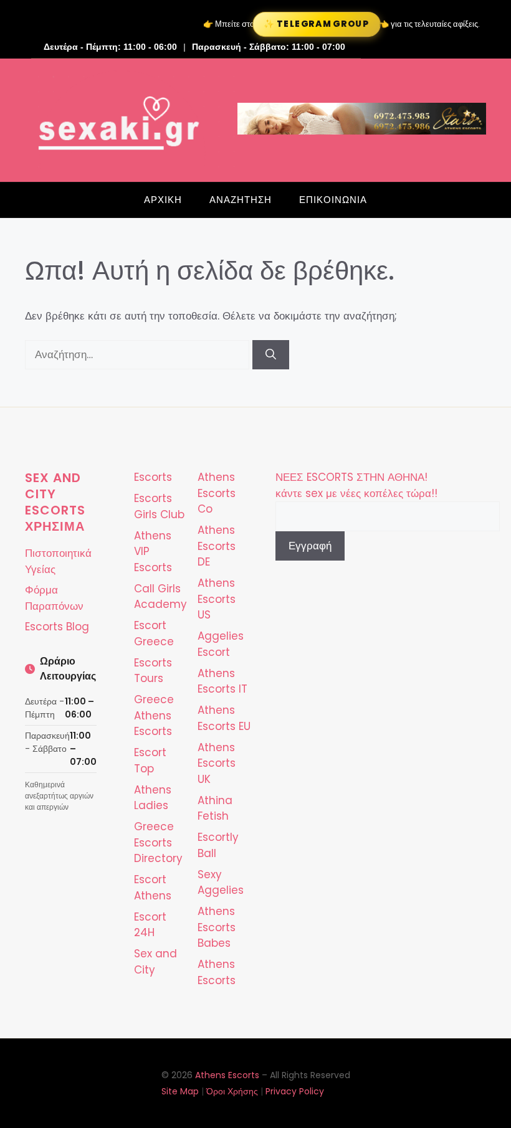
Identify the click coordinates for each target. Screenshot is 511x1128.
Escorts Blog (57, 626)
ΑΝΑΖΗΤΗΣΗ (240, 199)
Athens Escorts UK (217, 763)
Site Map (180, 1091)
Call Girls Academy (160, 596)
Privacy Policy (294, 1091)
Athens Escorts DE (217, 546)
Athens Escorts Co (217, 493)
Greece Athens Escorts (154, 715)
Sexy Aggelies (221, 882)
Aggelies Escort (221, 644)
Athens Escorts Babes (217, 927)
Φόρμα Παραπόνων (54, 598)
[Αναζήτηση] (270, 355)
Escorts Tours (153, 670)
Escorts (153, 477)
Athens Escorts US (217, 599)
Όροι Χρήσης (232, 1091)
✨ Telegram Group (316, 24)
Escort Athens (152, 887)
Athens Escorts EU (224, 718)
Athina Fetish (215, 808)
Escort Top (150, 760)
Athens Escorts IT (222, 681)
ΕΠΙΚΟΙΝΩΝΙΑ (333, 199)
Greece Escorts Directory (158, 842)
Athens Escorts (217, 972)
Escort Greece (154, 633)
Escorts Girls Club (159, 506)
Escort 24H (150, 925)
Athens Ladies (152, 797)
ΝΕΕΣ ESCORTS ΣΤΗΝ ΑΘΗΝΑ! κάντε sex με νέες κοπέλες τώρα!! (356, 485)
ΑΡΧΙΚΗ (163, 199)
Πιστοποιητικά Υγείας (58, 561)
